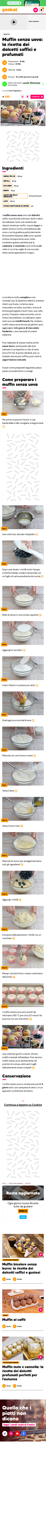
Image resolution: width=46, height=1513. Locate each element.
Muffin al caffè (14, 1320)
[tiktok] (4, 1433)
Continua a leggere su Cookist (23, 1105)
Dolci (4, 1183)
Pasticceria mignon (16, 1183)
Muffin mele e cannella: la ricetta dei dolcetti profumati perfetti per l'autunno (22, 1373)
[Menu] (35, 10)
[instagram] (11, 1433)
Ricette (28, 1183)
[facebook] (23, 1433)
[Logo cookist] (9, 10)
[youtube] (17, 1433)
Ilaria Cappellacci (15, 91)
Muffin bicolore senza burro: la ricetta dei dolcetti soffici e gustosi (21, 1268)
